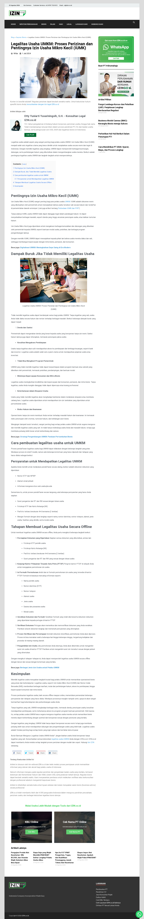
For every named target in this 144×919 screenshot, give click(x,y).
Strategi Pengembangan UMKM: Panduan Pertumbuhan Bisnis (46, 437)
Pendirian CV (101, 892)
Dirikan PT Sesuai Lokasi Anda (107, 905)
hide (24, 164)
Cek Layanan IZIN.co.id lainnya (108, 903)
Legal (69, 24)
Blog (12, 37)
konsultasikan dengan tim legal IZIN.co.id (43, 104)
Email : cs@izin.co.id (66, 5)
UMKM (67, 202)
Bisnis (43, 24)
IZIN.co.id (25, 916)
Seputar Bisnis (21, 37)
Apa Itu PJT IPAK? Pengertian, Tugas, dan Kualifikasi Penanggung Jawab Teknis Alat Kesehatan (64, 858)
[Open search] (134, 22)
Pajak (52, 24)
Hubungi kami (97, 24)
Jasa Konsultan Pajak (104, 894)
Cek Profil (30, 135)
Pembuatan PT (101, 889)
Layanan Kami (81, 24)
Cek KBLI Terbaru (102, 900)
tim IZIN (91, 742)
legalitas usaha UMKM (60, 739)
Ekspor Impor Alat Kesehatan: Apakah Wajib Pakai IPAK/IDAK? (86, 855)
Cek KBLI (31, 832)
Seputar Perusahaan (28, 24)
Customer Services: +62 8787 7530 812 (45, 5)
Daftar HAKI (101, 897)
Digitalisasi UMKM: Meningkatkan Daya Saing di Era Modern (45, 247)
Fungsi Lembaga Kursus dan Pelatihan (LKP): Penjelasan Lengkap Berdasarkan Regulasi (116, 107)
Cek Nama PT (74, 832)
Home (13, 24)
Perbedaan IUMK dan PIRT (68, 208)
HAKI (61, 24)
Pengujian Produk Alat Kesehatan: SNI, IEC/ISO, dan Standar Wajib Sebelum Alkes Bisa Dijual (20, 858)
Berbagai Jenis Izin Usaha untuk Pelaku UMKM (39, 668)
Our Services (27, 5)
